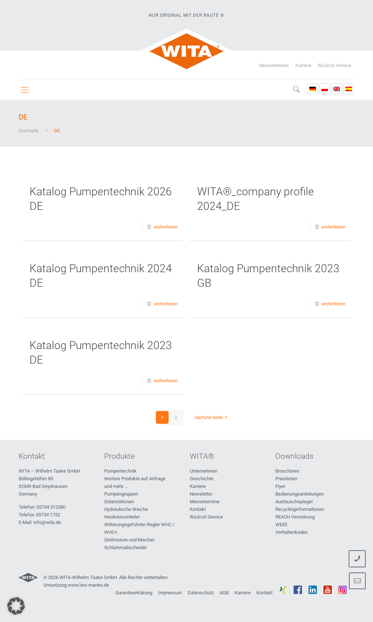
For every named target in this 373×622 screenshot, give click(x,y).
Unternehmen (203, 471)
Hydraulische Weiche (126, 509)
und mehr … (116, 486)
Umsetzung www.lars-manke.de (76, 585)
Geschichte (201, 478)
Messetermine (274, 65)
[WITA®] (187, 51)
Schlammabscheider (125, 547)
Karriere (303, 65)
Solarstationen (119, 501)
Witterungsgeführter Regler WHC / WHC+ (139, 528)
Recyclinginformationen (299, 509)
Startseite (29, 130)
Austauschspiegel (294, 501)
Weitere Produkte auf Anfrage (134, 478)
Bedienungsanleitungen (299, 494)
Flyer (280, 486)
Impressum (170, 592)
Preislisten (286, 478)
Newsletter (201, 494)
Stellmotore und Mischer (129, 540)
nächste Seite (209, 417)
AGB (224, 592)
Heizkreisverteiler (122, 517)
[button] (16, 606)
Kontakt (198, 509)
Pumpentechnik (120, 471)
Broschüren (287, 471)
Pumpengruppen (121, 494)
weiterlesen (166, 227)
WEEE (281, 524)
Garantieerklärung (133, 592)
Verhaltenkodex (291, 532)
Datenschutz (201, 592)
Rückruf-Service (334, 65)
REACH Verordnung (295, 517)
